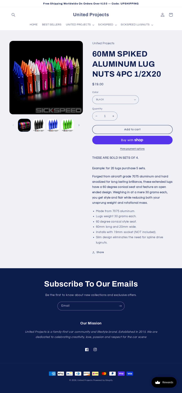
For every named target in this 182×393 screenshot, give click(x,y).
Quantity (97, 109)
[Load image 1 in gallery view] (24, 125)
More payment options (132, 149)
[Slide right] (79, 125)
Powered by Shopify (103, 380)
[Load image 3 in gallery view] (53, 125)
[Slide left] (13, 125)
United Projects (85, 380)
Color (95, 92)
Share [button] (100, 252)
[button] (13, 15)
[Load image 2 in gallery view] (39, 125)
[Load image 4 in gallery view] (67, 125)
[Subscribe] (120, 306)
